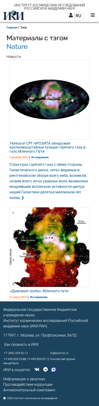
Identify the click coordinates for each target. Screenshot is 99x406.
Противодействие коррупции (27, 384)
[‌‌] (36, 370)
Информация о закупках (24, 379)
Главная (11, 27)
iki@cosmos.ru (59, 353)
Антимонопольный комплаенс (29, 390)
